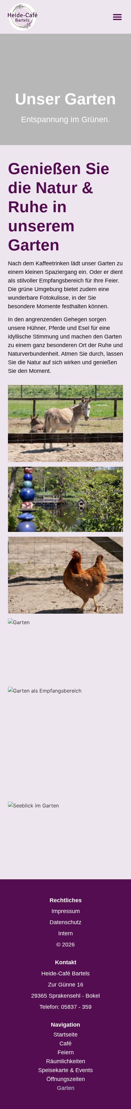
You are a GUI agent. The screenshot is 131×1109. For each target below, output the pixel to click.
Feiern (66, 1052)
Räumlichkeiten (65, 1061)
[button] (117, 17)
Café (65, 1043)
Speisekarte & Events (65, 1070)
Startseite (65, 1034)
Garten (65, 1088)
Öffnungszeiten (65, 1079)
